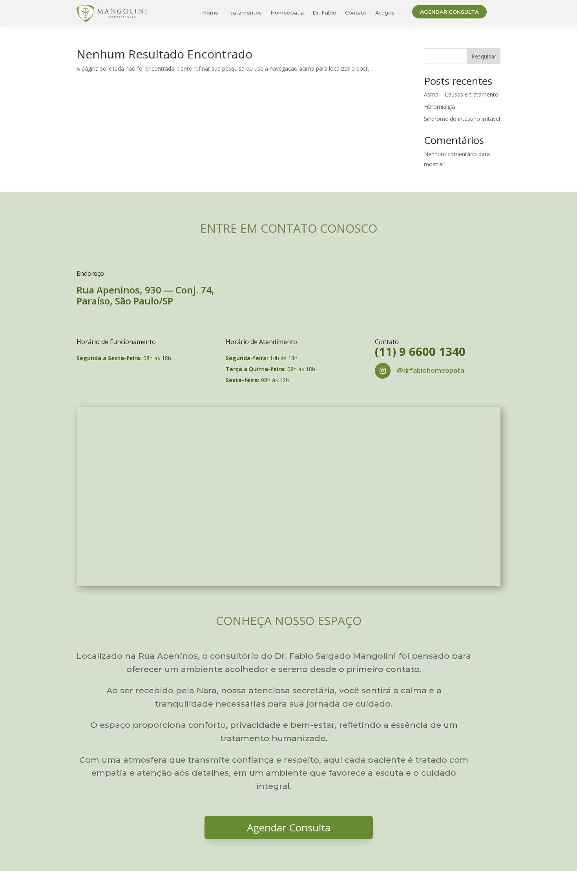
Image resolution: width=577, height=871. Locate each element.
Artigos (384, 13)
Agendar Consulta (449, 12)
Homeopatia (287, 13)
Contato (356, 13)
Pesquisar (483, 56)
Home (210, 13)
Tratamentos (244, 13)
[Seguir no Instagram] (383, 371)
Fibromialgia (439, 106)
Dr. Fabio (324, 13)
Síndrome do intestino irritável (462, 118)
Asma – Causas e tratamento (461, 94)
